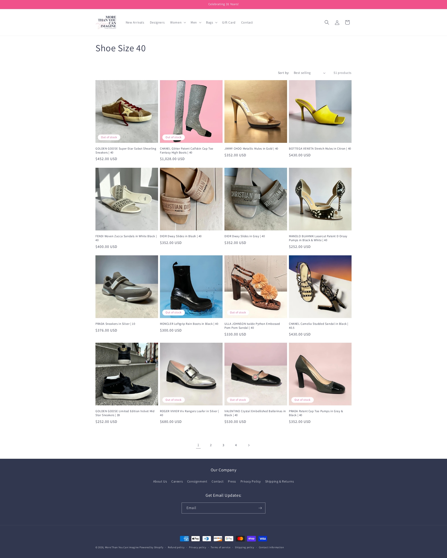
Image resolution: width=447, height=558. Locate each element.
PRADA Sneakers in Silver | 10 (115, 324)
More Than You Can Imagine (122, 547)
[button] (177, 22)
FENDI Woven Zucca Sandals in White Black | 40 (126, 238)
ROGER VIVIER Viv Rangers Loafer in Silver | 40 (189, 413)
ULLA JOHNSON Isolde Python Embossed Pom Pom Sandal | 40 (252, 326)
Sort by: (283, 73)
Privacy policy (197, 547)
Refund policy (176, 547)
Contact (218, 481)
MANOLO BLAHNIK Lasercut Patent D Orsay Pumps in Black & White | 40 (318, 238)
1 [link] (198, 445)
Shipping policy (244, 547)
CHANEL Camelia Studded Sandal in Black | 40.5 (318, 326)
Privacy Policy (250, 481)
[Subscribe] (260, 508)
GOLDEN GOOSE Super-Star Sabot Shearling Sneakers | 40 (125, 150)
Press (232, 481)
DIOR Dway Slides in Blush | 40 (181, 236)
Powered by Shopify (151, 547)
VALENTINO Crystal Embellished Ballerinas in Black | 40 (255, 413)
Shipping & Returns (279, 481)
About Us (160, 481)
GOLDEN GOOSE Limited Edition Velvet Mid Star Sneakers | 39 (124, 413)
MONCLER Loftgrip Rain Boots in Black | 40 (189, 324)
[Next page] (249, 445)
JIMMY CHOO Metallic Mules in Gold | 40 (251, 149)
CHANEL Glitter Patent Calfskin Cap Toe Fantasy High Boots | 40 (186, 150)
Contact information (271, 547)
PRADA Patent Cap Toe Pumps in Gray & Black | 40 (316, 413)
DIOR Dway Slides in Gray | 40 (244, 236)
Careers (177, 481)
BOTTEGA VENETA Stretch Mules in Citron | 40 (320, 149)
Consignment (197, 481)
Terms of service (220, 547)
